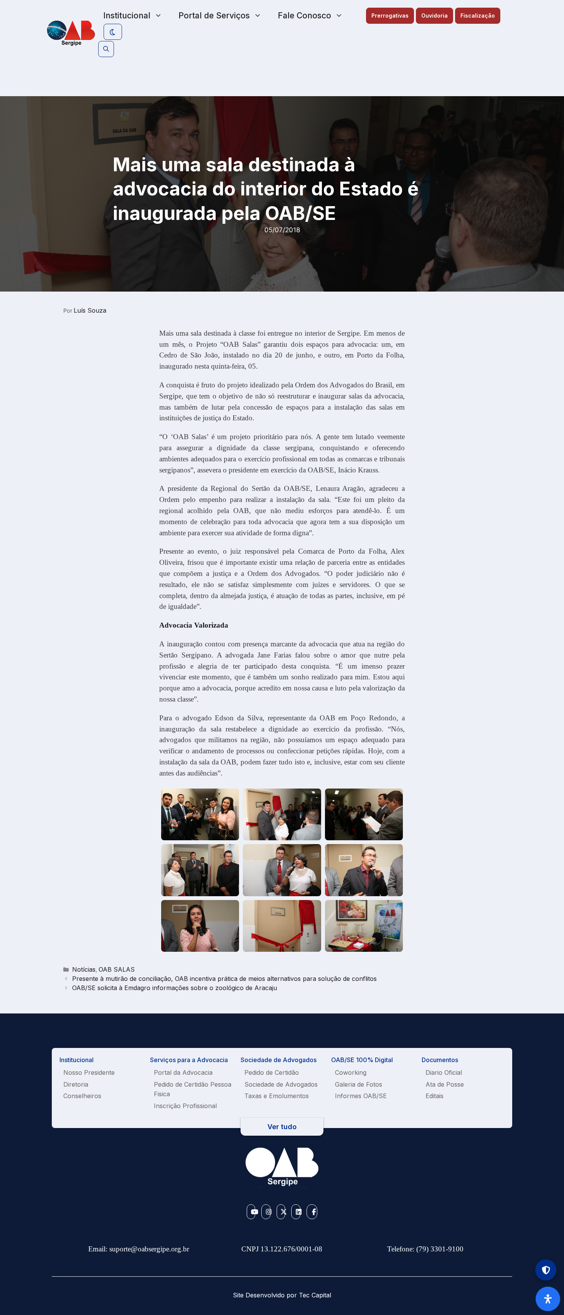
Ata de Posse (444, 1084)
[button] (106, 49)
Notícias (84, 969)
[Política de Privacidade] (545, 1270)
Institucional (126, 15)
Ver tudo (282, 1127)
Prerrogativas (390, 15)
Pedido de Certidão (271, 1072)
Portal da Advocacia (183, 1072)
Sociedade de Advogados (281, 1084)
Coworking (350, 1072)
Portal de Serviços (214, 15)
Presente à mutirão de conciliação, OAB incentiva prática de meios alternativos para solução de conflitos (224, 978)
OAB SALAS (117, 969)
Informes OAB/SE (361, 1096)
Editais (434, 1096)
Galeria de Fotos (358, 1084)
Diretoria (75, 1084)
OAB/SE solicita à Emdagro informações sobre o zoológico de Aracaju (174, 988)
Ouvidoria (434, 15)
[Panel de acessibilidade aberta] (548, 1299)
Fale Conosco (304, 15)
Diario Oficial (443, 1072)
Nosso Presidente (89, 1072)
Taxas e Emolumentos (276, 1096)
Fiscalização (477, 15)
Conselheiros (82, 1096)
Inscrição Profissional (185, 1106)
